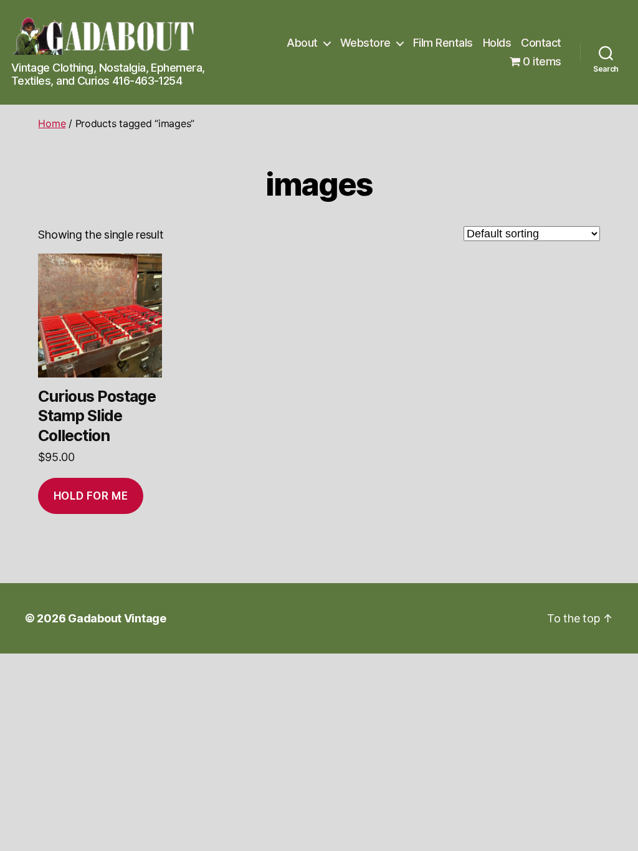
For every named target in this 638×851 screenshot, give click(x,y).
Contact (541, 42)
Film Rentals (443, 42)
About (302, 42)
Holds (497, 42)
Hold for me (91, 496)
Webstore (365, 42)
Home (51, 123)
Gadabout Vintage (117, 618)
